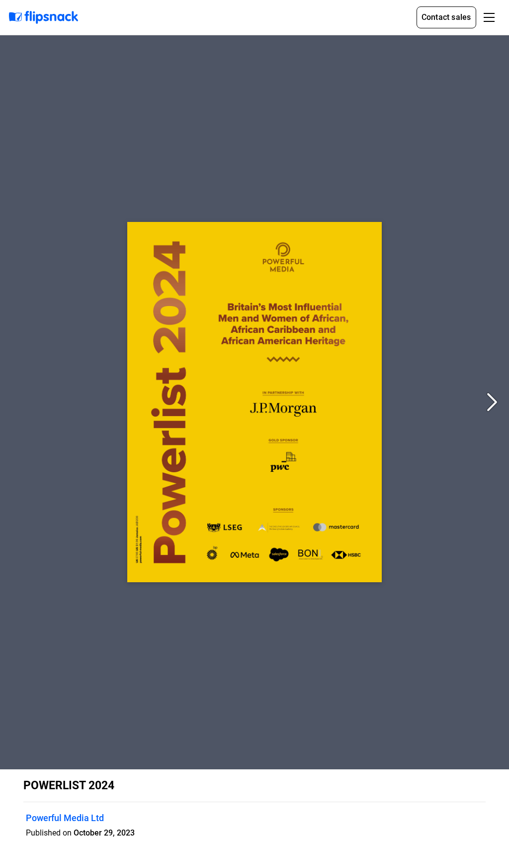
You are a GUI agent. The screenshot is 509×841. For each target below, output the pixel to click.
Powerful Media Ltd (65, 818)
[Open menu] (489, 17)
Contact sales (446, 17)
